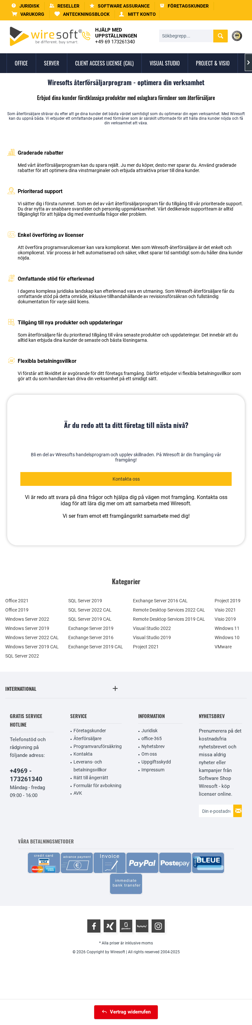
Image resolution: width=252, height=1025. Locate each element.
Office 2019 (17, 609)
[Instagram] (158, 926)
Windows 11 (227, 628)
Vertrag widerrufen (130, 1012)
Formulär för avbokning (97, 785)
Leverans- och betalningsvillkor (90, 765)
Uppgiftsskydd (156, 761)
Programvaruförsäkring (98, 746)
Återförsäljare (87, 738)
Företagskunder (90, 730)
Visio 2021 (225, 609)
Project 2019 (228, 600)
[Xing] (109, 926)
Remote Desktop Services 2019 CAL (169, 619)
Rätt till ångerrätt (91, 777)
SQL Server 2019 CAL (90, 619)
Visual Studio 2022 (152, 628)
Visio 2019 (225, 619)
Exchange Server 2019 (91, 628)
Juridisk (149, 730)
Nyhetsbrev (153, 746)
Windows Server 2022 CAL (32, 637)
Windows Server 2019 (27, 628)
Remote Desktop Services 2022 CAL (169, 609)
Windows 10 (227, 637)
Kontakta (83, 754)
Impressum (152, 769)
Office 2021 (17, 600)
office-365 (151, 738)
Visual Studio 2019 (152, 637)
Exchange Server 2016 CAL (160, 600)
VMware (223, 646)
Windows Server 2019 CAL (32, 646)
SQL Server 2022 (22, 656)
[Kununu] (142, 926)
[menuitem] (28, 14)
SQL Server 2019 (85, 600)
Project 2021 (146, 646)
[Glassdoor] (126, 926)
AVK (78, 793)
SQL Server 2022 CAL (90, 609)
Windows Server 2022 (27, 619)
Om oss (149, 754)
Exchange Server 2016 (91, 637)
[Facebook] (93, 926)
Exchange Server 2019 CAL (95, 646)
